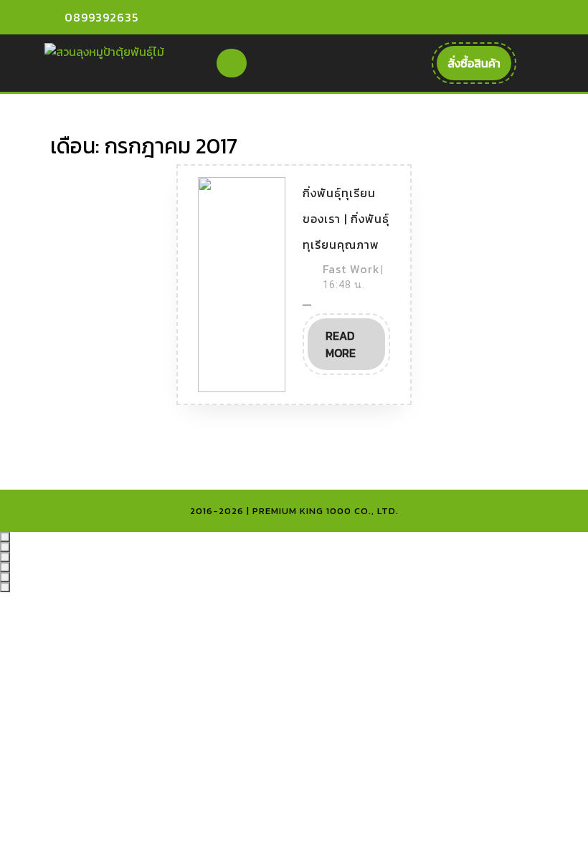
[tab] (232, 63)
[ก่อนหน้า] (5, 577)
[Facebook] (472, 17)
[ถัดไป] (5, 587)
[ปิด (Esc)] (5, 567)
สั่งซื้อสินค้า (479, 67)
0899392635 (101, 17)
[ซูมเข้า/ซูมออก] (5, 537)
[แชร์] (5, 557)
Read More (355, 348)
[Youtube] (497, 17)
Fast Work (351, 268)
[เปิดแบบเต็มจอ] (5, 547)
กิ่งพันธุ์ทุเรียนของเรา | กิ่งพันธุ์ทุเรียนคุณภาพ (346, 218)
